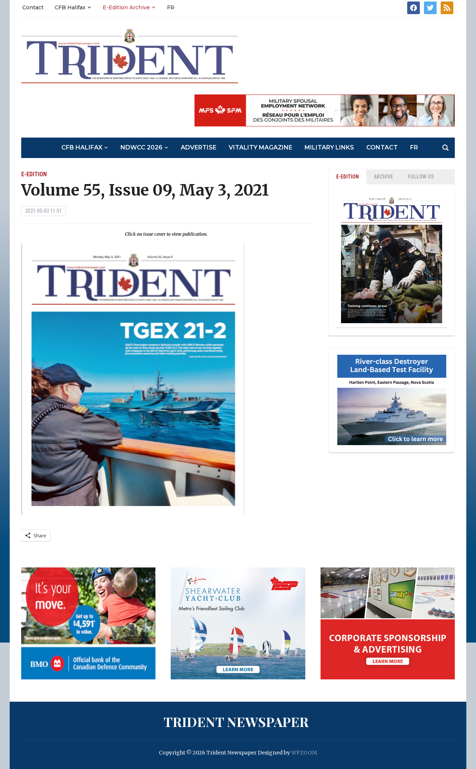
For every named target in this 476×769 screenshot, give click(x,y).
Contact (33, 7)
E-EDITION (347, 177)
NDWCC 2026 (141, 147)
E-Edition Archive (126, 7)
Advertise (198, 147)
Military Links (329, 147)
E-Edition (34, 174)
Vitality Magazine (260, 147)
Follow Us (421, 177)
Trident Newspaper (236, 721)
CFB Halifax (70, 7)
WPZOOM (304, 752)
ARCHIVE (383, 177)
